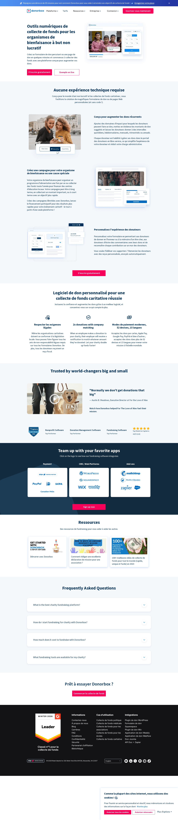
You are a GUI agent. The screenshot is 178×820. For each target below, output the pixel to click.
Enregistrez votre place (144, 3)
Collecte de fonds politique (108, 720)
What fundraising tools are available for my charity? (59, 657)
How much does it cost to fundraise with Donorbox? (59, 639)
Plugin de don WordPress (136, 720)
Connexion (112, 11)
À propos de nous (80, 723)
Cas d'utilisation (104, 715)
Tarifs (65, 11)
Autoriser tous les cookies (118, 812)
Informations (78, 715)
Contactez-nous (79, 720)
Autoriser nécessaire (143, 812)
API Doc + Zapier (133, 742)
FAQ (73, 733)
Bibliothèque (77, 748)
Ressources (78, 11)
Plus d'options (163, 811)
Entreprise (94, 11)
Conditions (77, 736)
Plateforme (51, 11)
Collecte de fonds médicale (109, 723)
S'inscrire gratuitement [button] (39, 72)
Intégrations (131, 715)
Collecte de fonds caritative (109, 739)
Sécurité (75, 742)
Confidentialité (78, 739)
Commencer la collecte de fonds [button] (89, 693)
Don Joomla (130, 739)
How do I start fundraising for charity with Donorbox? (60, 622)
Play (54, 399)
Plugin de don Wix (133, 729)
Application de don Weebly (137, 733)
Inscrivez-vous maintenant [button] (138, 11)
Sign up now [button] (89, 506)
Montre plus (142, 806)
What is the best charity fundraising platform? (56, 604)
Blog (74, 726)
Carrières (76, 729)
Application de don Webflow (138, 736)
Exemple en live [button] (66, 72)
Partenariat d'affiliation (82, 745)
